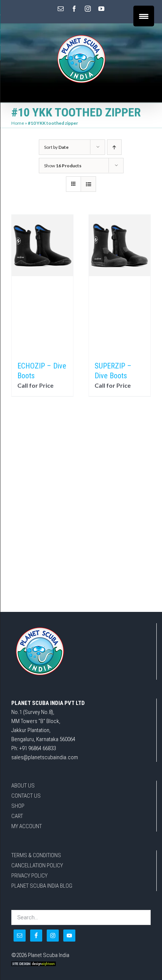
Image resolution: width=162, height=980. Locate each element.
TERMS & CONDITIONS (36, 855)
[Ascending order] (114, 147)
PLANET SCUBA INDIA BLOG (41, 885)
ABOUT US (23, 785)
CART (17, 816)
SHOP (17, 806)
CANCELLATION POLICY (37, 865)
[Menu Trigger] (143, 16)
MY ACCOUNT (26, 826)
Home (17, 123)
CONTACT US (26, 795)
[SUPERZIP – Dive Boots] (119, 284)
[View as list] (88, 184)
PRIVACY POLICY (29, 875)
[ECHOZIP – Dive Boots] (42, 284)
